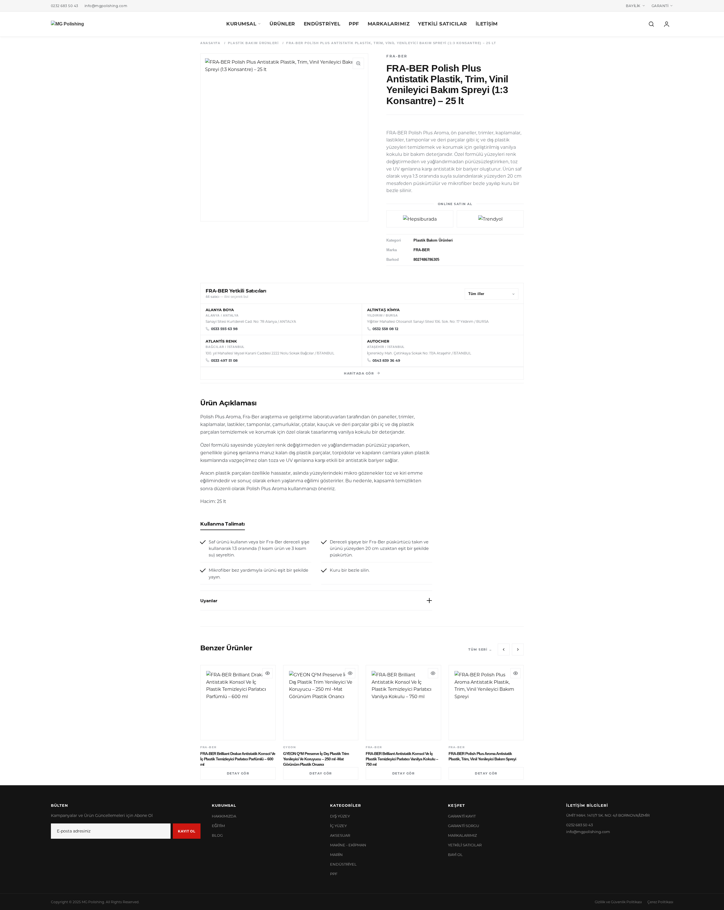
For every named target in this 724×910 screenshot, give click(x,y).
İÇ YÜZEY (338, 825)
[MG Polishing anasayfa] (67, 24)
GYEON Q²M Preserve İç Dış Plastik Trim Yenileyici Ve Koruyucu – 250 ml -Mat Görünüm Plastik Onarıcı (316, 759)
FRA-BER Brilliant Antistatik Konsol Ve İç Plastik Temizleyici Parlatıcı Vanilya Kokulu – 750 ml (402, 759)
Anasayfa (210, 43)
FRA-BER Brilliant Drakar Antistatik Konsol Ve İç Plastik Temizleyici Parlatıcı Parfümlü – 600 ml (237, 759)
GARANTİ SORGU (463, 825)
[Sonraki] (518, 649)
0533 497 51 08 (224, 360)
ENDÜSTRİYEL (322, 23)
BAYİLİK (633, 5)
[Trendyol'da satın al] (490, 218)
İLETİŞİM (487, 23)
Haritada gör (359, 373)
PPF (354, 23)
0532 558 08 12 (385, 328)
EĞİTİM (218, 825)
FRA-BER (421, 250)
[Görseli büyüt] (358, 63)
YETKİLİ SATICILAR (442, 23)
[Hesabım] (666, 24)
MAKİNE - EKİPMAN (348, 844)
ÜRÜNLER (282, 23)
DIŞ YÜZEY (340, 816)
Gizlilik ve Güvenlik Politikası (618, 902)
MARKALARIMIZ (389, 23)
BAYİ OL (455, 854)
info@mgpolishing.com (106, 5)
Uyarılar (208, 600)
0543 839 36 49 (386, 360)
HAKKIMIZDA (224, 816)
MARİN (336, 854)
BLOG (217, 835)
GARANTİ (660, 5)
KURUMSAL (241, 23)
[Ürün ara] (651, 24)
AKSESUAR (340, 835)
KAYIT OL (186, 831)
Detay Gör (238, 773)
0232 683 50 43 (64, 5)
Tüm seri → (480, 649)
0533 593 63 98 (224, 328)
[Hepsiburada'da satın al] (419, 218)
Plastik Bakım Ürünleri (253, 43)
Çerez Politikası (660, 902)
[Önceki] (504, 649)
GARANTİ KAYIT (462, 816)
